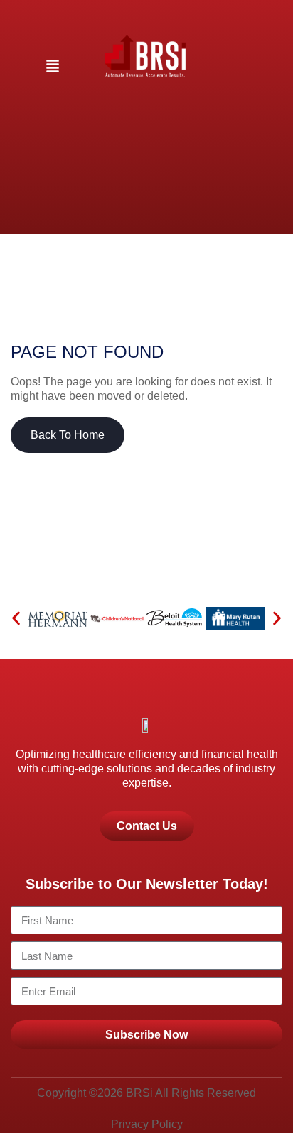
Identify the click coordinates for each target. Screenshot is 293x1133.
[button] (53, 67)
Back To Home (68, 435)
